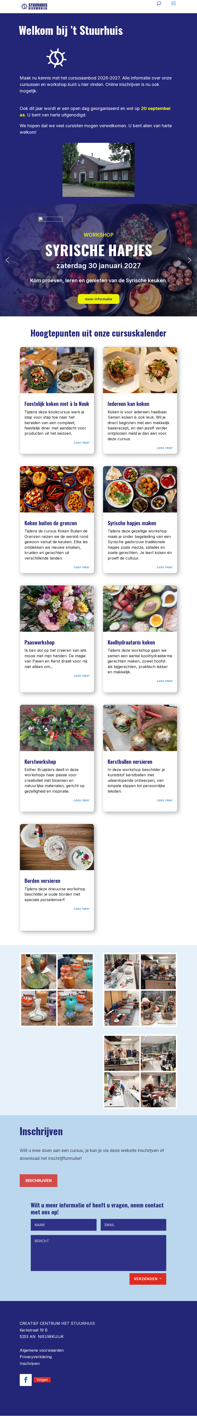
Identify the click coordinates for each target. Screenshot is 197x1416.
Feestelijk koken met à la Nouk (57, 403)
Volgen (42, 1380)
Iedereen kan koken (128, 403)
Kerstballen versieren (130, 761)
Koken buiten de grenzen (51, 523)
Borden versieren (42, 880)
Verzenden (146, 1279)
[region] (98, 260)
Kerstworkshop (40, 761)
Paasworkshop (40, 642)
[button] (7, 260)
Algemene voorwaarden (42, 1350)
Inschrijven (38, 1180)
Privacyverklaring (36, 1356)
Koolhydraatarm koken (131, 642)
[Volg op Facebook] (26, 1380)
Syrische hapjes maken (132, 523)
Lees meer (81, 442)
